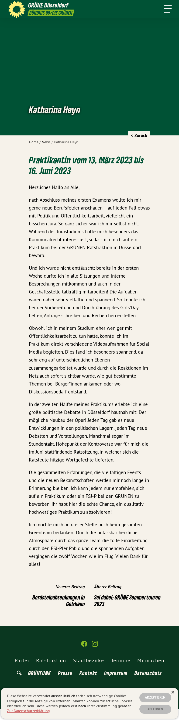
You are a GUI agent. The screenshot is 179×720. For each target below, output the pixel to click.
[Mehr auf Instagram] (95, 645)
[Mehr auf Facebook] (84, 645)
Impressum (115, 673)
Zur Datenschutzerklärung (28, 710)
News (46, 142)
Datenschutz (148, 673)
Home (33, 142)
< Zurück (139, 135)
